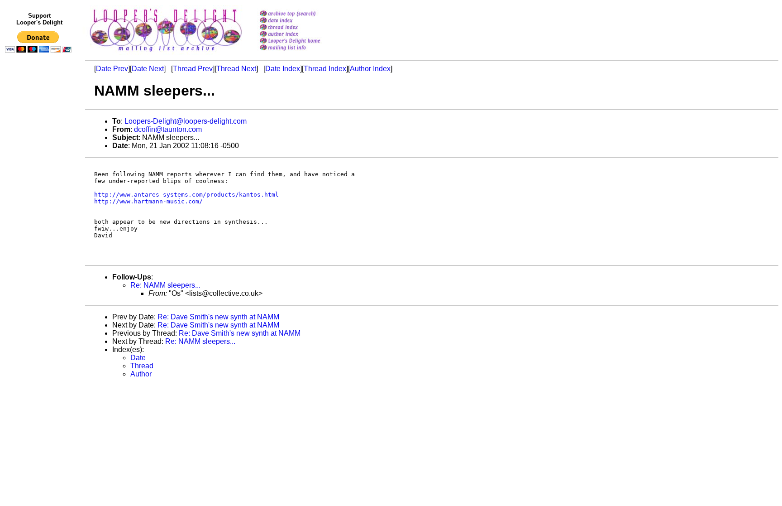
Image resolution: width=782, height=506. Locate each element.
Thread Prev (193, 68)
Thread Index (325, 68)
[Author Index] (301, 35)
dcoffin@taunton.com (168, 129)
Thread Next (236, 68)
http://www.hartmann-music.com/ (148, 201)
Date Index (282, 68)
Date (138, 357)
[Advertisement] (40, 243)
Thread (141, 366)
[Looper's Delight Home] (301, 41)
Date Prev (112, 68)
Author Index (370, 68)
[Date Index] (301, 21)
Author (141, 374)
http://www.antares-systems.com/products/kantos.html (186, 194)
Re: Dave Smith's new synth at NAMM (218, 317)
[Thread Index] (301, 28)
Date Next (148, 68)
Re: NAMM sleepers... (165, 285)
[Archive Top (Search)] (301, 14)
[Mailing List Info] (301, 53)
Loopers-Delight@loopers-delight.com (185, 121)
